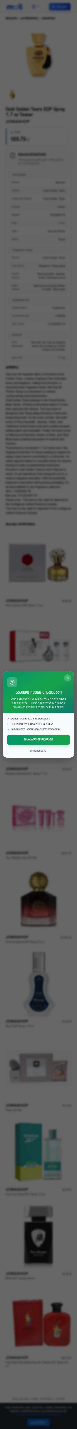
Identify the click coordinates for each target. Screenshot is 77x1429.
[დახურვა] (67, 677)
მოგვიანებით (38, 751)
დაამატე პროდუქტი (38, 739)
